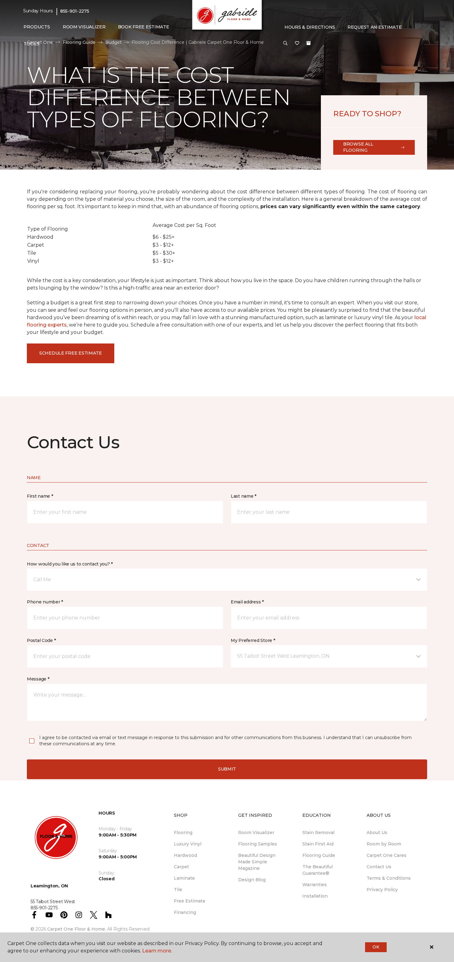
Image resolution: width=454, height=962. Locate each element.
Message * (38, 679)
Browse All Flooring (358, 147)
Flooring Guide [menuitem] (318, 855)
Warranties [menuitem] (314, 884)
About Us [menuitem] (377, 832)
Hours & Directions (309, 27)
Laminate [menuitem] (184, 878)
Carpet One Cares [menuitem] (386, 855)
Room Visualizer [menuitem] (84, 27)
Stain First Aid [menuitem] (318, 844)
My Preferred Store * (253, 640)
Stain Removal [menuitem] (318, 832)
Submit (227, 769)
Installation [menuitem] (315, 896)
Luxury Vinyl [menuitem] (187, 844)
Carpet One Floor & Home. (76, 929)
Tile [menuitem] (178, 889)
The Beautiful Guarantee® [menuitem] (317, 870)
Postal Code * (41, 640)
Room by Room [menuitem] (384, 844)
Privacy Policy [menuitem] (382, 889)
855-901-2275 (74, 11)
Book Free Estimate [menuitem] (143, 27)
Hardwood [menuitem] (185, 855)
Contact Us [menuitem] (379, 867)
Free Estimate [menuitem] (189, 901)
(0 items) (308, 43)
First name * (40, 496)
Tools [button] (31, 44)
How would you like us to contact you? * (70, 564)
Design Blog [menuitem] (252, 879)
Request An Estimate (374, 27)
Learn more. (157, 951)
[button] (285, 43)
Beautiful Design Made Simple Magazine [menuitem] (256, 862)
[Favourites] (297, 43)
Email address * (247, 602)
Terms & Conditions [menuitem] (389, 878)
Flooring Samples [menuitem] (257, 844)
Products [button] (36, 27)
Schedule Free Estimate (70, 353)
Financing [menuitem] (185, 912)
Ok (375, 947)
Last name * (243, 496)
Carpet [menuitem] (181, 867)
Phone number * (45, 602)
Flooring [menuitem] (183, 832)
